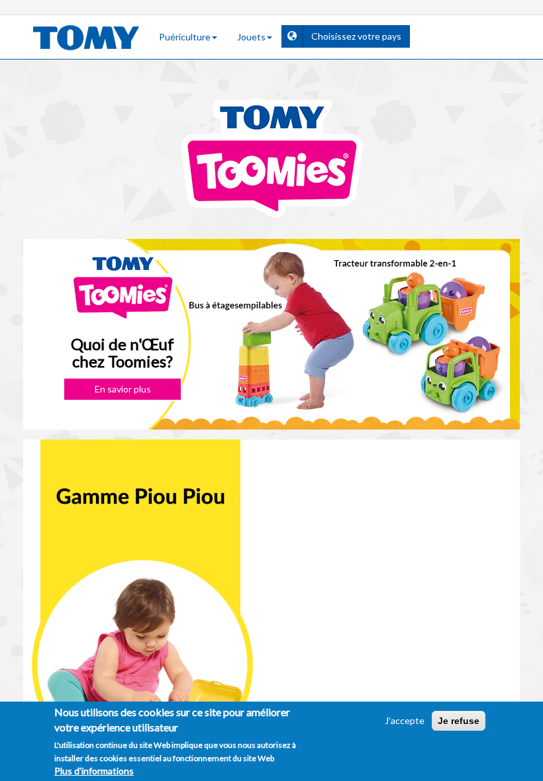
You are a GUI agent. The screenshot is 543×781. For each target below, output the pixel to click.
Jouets (251, 36)
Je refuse (458, 720)
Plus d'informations (94, 770)
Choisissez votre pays (360, 36)
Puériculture (185, 36)
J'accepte (404, 720)
